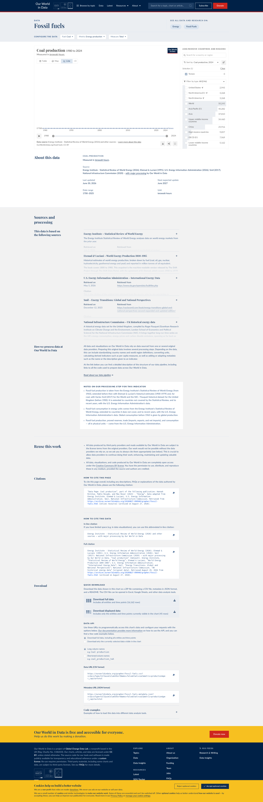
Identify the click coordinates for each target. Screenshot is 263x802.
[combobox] (171, 6)
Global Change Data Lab (77, 749)
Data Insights (139, 763)
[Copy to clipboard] (170, 493)
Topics (136, 753)
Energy (176, 27)
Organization (172, 758)
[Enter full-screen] (175, 143)
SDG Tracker (139, 779)
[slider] (53, 136)
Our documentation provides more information (120, 631)
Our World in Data (43, 5)
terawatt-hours (102, 160)
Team (168, 768)
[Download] (162, 143)
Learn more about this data (129, 142)
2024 (173, 136)
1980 (46, 136)
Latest (110, 6)
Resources (121, 6)
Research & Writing (209, 753)
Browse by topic (87, 6)
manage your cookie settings (138, 796)
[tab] (43, 61)
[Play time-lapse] (39, 136)
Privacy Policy (117, 796)
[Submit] (190, 5)
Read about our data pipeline (97, 375)
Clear (222, 69)
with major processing (136, 173)
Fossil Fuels (191, 27)
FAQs (81, 765)
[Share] (169, 143)
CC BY (66, 145)
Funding (170, 763)
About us (170, 753)
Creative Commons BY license (110, 466)
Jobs (168, 773)
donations (74, 790)
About (135, 6)
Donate (220, 6)
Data (101, 6)
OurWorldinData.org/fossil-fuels (49, 145)
